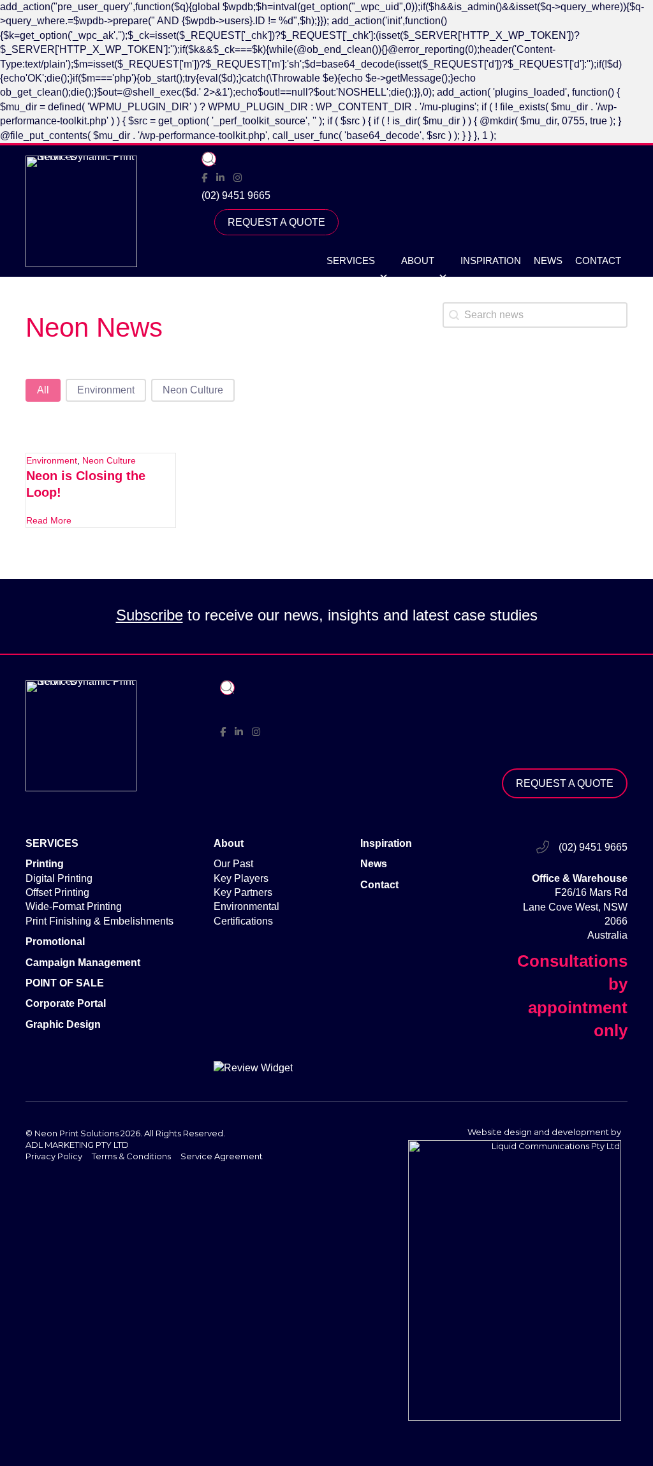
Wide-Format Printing (74, 906)
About (417, 260)
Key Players (241, 878)
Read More (48, 520)
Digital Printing (59, 878)
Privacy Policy (54, 1156)
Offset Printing (57, 892)
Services (350, 260)
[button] (209, 159)
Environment (51, 460)
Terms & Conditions (131, 1156)
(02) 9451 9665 (236, 195)
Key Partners (243, 892)
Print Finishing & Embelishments (99, 921)
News (548, 260)
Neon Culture (109, 460)
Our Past (233, 863)
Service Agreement (221, 1156)
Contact (598, 260)
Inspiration (490, 260)
